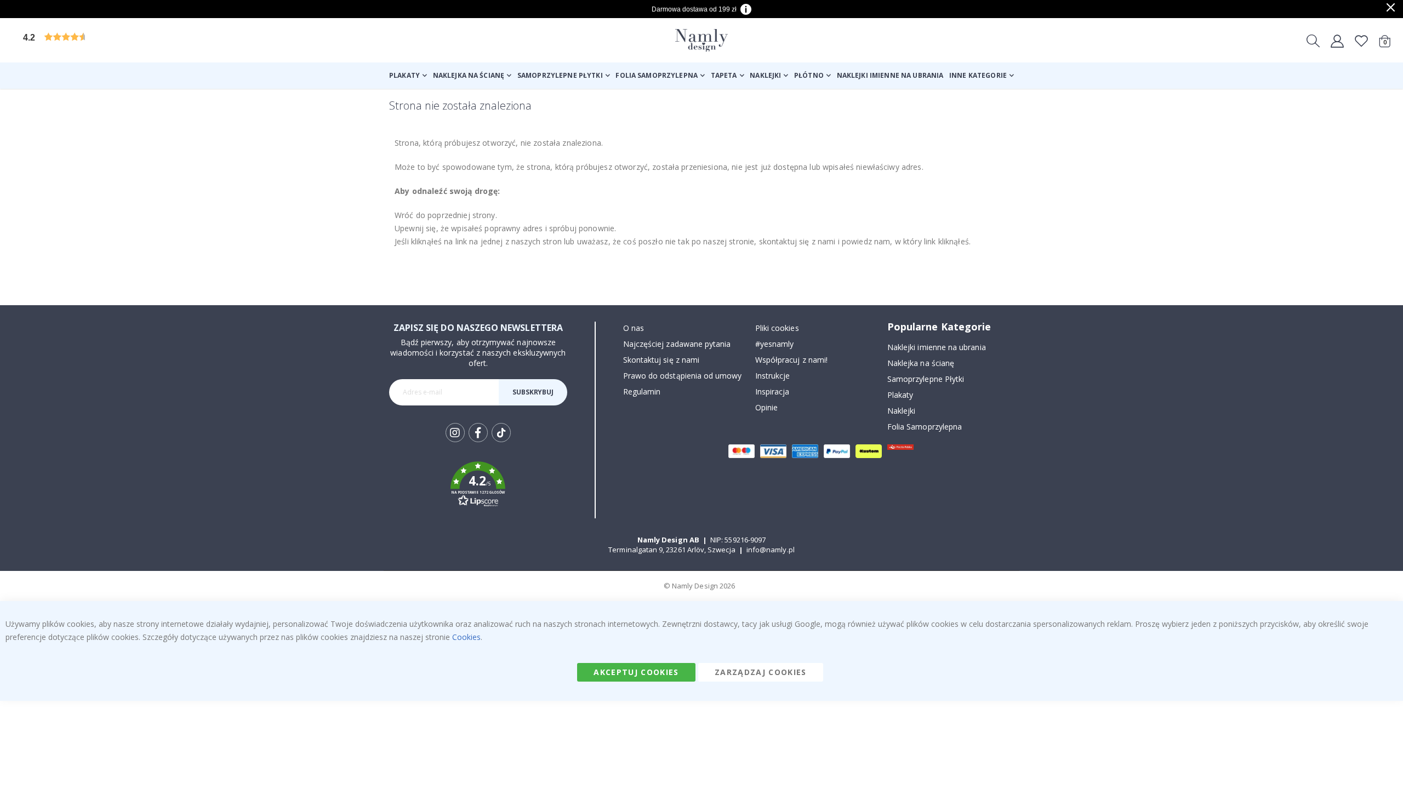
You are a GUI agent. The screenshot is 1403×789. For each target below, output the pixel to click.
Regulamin (642, 391)
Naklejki (901, 410)
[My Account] (1337, 41)
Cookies (466, 637)
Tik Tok (501, 441)
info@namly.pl (770, 549)
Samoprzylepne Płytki (925, 379)
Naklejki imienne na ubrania (936, 347)
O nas (633, 328)
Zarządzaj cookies (761, 672)
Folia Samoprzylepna (924, 426)
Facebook (478, 432)
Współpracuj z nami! (791, 360)
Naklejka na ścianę (920, 363)
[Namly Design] (701, 40)
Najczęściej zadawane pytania (677, 344)
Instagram (455, 432)
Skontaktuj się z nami (661, 360)
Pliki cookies (777, 328)
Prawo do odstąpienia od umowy (682, 375)
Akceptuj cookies (636, 672)
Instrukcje (772, 375)
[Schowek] (1361, 41)
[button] (107, 40)
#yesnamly (774, 344)
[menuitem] (408, 75)
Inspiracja (772, 391)
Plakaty (900, 395)
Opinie (766, 407)
